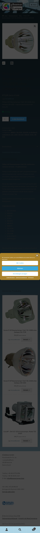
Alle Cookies (20, 263)
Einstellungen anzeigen (20, 274)
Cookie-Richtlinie (10, 277)
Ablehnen (20, 268)
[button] (37, 255)
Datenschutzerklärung (21, 277)
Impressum (31, 277)
